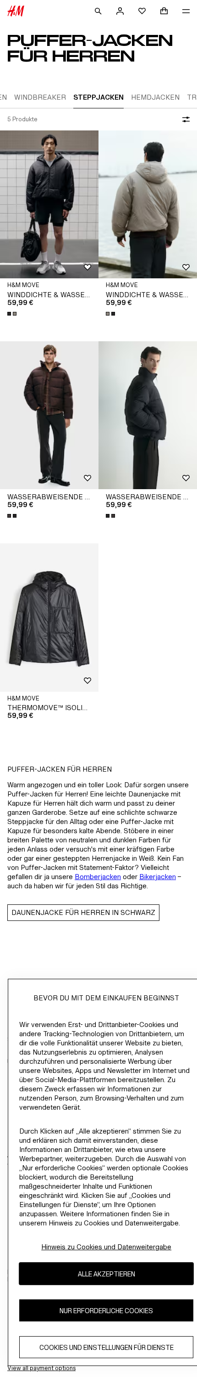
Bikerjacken (157, 876)
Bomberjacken (98, 876)
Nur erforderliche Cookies (106, 1311)
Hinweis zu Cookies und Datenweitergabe (106, 1247)
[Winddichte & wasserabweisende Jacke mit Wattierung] (49, 204)
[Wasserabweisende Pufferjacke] (49, 415)
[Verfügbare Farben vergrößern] (12, 313)
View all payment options (41, 1368)
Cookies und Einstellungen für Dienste (106, 1347)
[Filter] (184, 119)
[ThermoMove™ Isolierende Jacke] (49, 617)
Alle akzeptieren (106, 1274)
